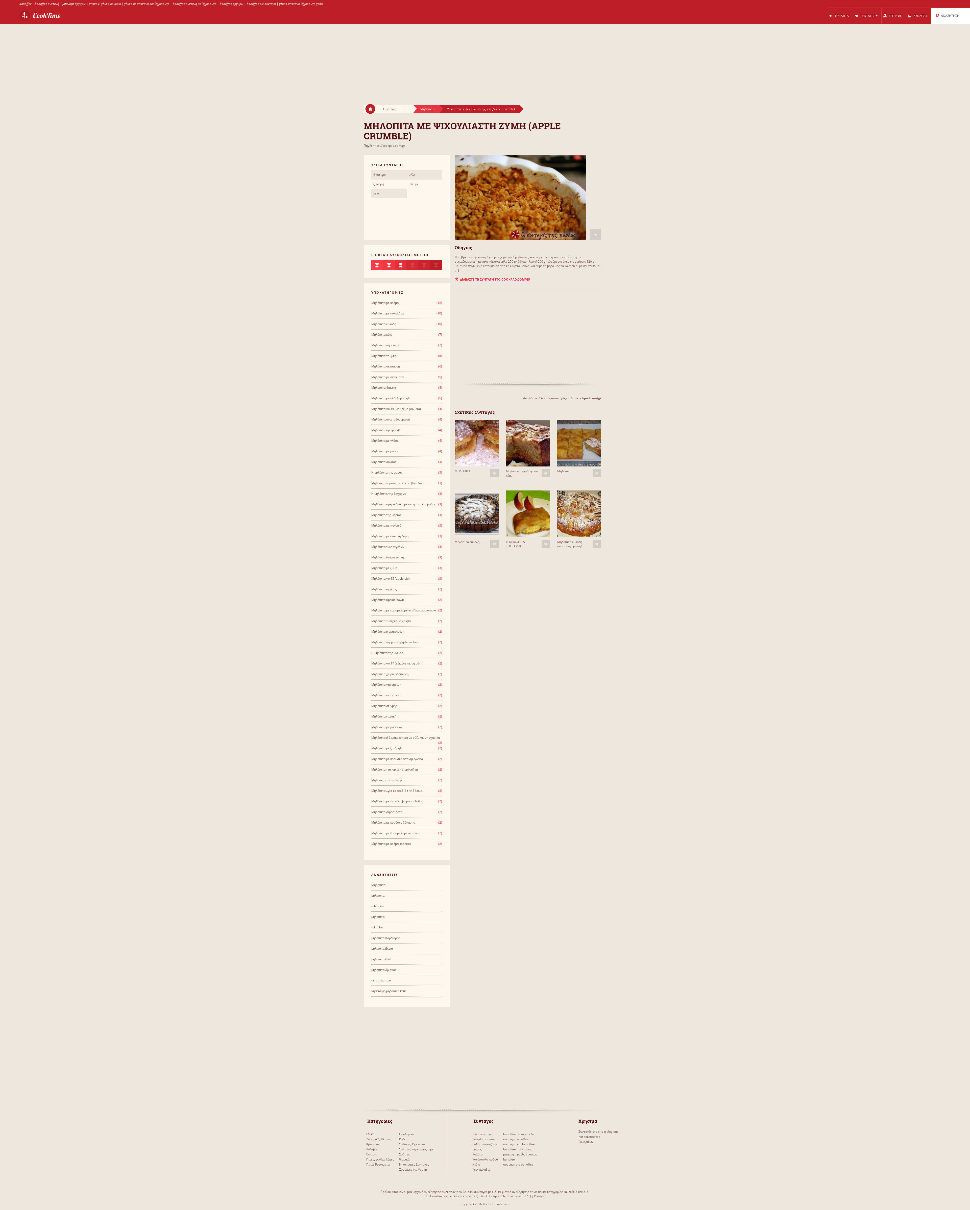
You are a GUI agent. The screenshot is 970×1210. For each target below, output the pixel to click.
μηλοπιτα (377, 895)
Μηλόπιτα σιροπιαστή (386, 812)
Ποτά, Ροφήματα (378, 1164)
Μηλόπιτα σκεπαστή (385, 366)
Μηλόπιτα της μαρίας (386, 515)
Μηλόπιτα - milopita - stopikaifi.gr (394, 769)
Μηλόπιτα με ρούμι (384, 451)
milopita (377, 927)
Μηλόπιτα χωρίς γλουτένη (389, 674)
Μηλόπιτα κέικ (381, 334)
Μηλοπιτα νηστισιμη (385, 345)
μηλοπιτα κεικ (381, 959)
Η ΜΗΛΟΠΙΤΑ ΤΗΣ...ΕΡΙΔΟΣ (515, 544)
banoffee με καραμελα (518, 1134)
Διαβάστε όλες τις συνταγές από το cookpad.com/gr (562, 398)
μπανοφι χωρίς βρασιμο (520, 1154)
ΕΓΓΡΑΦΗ (895, 16)
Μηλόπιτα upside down (387, 600)
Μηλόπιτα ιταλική (383, 716)
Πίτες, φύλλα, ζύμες (380, 1159)
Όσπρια (371, 1154)
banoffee (25, 4)
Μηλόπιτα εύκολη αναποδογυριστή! (569, 544)
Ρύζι (402, 1139)
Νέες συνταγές (482, 1134)
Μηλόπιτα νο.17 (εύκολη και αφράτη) (397, 663)
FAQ (528, 1196)
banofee (509, 1159)
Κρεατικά (372, 1144)
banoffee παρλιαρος (517, 1149)
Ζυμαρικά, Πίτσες (378, 1139)
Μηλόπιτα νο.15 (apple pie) (390, 578)
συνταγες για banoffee (519, 1144)
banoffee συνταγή (47, 4)
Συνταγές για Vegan (413, 1169)
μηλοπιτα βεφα (382, 948)
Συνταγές (389, 109)
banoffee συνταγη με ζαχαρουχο (194, 4)
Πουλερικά (406, 1134)
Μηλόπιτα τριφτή (383, 356)
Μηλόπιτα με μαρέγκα (386, 727)
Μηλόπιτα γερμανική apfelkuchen (395, 642)
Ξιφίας (477, 1149)
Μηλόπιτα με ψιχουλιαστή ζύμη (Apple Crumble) (481, 109)
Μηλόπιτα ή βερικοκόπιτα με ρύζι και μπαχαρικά (405, 737)
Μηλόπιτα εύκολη (467, 542)
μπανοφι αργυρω (74, 4)
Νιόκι (476, 1164)
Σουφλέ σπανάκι (483, 1139)
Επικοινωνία (501, 1204)
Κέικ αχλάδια (481, 1169)
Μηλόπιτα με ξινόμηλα (387, 748)
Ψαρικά (404, 1159)
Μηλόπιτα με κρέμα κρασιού (391, 844)
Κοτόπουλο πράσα (485, 1159)
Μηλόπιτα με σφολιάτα (387, 377)
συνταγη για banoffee (518, 1164)
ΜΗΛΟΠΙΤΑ (463, 471)
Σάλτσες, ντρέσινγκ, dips (416, 1149)
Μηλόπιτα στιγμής (384, 706)
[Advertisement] (485, 59)
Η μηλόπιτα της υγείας (387, 653)
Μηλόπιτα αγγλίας (384, 589)
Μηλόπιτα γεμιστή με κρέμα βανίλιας (397, 483)
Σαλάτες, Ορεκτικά (412, 1144)
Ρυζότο (477, 1154)
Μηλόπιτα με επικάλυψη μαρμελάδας (397, 801)
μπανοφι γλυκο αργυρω (105, 4)
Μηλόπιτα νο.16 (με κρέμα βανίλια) (396, 409)
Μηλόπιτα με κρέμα (385, 303)
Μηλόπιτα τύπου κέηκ (386, 780)
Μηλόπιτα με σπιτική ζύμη (389, 536)
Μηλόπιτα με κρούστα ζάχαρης (393, 822)
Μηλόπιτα (427, 109)
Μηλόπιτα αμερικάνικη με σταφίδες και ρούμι (403, 504)
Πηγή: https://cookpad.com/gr (384, 145)
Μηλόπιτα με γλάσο (385, 440)
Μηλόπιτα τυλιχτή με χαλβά (391, 621)
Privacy (539, 1196)
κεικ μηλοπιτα (381, 980)
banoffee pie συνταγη (261, 4)
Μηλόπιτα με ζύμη (384, 568)
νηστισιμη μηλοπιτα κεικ (388, 991)
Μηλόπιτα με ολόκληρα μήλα (391, 398)
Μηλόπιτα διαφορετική (387, 557)
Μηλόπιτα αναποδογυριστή (390, 419)
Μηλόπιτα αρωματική (386, 430)
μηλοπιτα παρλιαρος (385, 938)
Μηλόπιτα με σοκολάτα (387, 313)
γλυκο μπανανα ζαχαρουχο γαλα (301, 4)
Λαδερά (371, 1149)
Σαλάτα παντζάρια (485, 1144)
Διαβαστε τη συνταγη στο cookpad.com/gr (494, 279)
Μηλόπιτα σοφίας (383, 462)
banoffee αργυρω (232, 4)
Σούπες (404, 1154)
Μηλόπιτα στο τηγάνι (386, 695)
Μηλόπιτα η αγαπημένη (387, 631)
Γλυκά (370, 1134)
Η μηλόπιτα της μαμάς (386, 472)
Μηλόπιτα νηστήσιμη (386, 684)
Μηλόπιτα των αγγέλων (387, 547)
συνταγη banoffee (515, 1139)
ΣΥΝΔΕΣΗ (920, 16)
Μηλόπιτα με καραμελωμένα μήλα (395, 833)
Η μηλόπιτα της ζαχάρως (388, 493)
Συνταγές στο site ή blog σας (598, 1131)
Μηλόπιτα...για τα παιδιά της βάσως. (397, 790)
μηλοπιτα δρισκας (383, 970)
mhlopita (377, 906)
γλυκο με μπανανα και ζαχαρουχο (146, 4)
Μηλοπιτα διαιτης (384, 387)
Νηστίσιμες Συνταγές (414, 1164)
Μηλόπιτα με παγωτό (386, 525)
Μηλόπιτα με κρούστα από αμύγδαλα (397, 759)
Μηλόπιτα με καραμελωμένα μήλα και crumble (403, 610)
